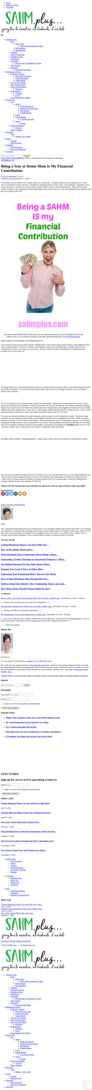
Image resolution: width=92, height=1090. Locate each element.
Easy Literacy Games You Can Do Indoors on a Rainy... (23, 850)
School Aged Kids (17, 55)
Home (8, 3)
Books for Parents (27, 106)
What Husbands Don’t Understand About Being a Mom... (29, 554)
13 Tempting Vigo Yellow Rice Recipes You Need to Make (29, 736)
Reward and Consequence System (28, 63)
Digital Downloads (18, 891)
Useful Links (11, 859)
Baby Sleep (19, 44)
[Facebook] (7, 494)
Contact (13, 141)
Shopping (9, 132)
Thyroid (18, 128)
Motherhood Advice (13, 72)
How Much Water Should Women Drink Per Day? (26, 588)
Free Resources (16, 147)
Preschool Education (23, 70)
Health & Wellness (18, 126)
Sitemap (14, 872)
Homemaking (16, 91)
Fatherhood (15, 59)
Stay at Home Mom (18, 85)
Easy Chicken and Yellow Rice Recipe (21, 727)
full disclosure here (73, 337)
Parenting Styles (17, 57)
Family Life (10, 100)
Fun (12, 102)
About (8, 139)
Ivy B (5, 176)
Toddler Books (25, 113)
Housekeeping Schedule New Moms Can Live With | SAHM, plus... (27, 606)
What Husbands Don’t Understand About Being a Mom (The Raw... (28, 832)
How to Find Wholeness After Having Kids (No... (25, 579)
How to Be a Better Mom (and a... (17, 549)
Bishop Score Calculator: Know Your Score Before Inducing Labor (33, 718)
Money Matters (16, 130)
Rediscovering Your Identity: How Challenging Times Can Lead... (33, 584)
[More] (24, 494)
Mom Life (10, 158)
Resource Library (12, 5)
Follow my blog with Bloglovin (13, 505)
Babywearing (20, 48)
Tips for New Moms (18, 83)
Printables (9, 145)
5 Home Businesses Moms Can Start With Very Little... (22, 905)
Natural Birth (20, 80)
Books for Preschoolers (29, 108)
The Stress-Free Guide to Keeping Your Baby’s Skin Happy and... (27, 841)
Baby (13, 42)
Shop (8, 889)
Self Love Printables (18, 149)
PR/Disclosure (16, 143)
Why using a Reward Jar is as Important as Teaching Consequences (33, 732)
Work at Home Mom (18, 87)
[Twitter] (11, 494)
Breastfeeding (20, 50)
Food (17, 96)
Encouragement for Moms (20, 98)
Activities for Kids (27, 119)
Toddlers (14, 52)
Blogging (18, 89)
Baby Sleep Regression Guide (31, 46)
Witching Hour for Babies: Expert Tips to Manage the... (22, 909)
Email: (3, 699)
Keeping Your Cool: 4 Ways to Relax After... (22, 569)
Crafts (17, 115)
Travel (17, 121)
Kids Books (24, 111)
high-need (41, 665)
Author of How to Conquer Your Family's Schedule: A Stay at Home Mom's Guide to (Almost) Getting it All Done (44, 676)
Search (27, 156)
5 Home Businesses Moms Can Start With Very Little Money (25, 803)
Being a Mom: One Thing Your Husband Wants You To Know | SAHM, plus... (31, 598)
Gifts (12, 134)
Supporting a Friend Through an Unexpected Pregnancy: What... (33, 559)
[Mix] (20, 494)
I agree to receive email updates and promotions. (21, 704)
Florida (23, 124)
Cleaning (18, 93)
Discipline (14, 61)
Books (17, 104)
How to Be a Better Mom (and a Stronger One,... (20, 822)
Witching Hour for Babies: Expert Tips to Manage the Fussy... (26, 813)
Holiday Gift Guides (23, 136)
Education (14, 68)
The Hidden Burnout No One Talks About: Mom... (26, 564)
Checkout (9, 7)
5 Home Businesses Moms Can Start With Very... (25, 545)
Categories (10, 876)
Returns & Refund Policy (20, 895)
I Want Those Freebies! (10, 708)
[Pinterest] (3, 494)
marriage (29, 661)
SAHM (16, 158)
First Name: (5, 695)
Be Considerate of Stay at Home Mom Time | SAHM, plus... (24, 615)
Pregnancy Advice (17, 74)
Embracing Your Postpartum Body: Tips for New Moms (28, 574)
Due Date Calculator (23, 76)
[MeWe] (16, 494)
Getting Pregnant (21, 78)
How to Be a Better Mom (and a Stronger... (17, 913)
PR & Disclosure (17, 868)
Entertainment (20, 117)
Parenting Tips (11, 40)
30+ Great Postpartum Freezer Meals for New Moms (27, 722)
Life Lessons (15, 65)
